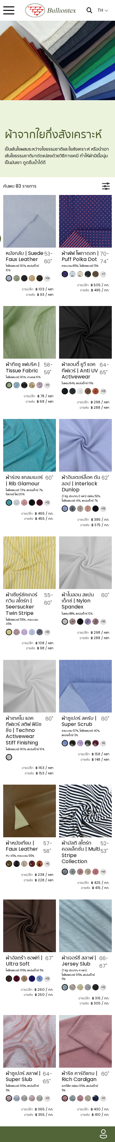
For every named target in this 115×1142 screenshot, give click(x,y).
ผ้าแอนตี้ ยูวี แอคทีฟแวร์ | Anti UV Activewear (80, 370)
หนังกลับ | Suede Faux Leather (24, 256)
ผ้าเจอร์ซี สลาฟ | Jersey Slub (79, 960)
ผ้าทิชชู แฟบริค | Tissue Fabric (23, 367)
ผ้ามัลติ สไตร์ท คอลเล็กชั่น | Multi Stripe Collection (81, 852)
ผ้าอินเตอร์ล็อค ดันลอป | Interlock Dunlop (81, 483)
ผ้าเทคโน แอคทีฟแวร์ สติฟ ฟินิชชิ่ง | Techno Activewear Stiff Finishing (24, 730)
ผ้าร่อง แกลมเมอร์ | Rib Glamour (24, 480)
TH (100, 10)
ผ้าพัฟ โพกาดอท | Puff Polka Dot (80, 256)
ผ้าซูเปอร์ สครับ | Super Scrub (79, 721)
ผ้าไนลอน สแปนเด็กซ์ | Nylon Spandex (78, 600)
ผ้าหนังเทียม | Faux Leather (22, 846)
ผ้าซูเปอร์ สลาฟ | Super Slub (23, 1076)
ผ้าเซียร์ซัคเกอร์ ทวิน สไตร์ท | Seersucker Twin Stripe (21, 604)
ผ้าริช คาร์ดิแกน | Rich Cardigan (79, 1076)
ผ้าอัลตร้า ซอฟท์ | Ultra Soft (24, 960)
